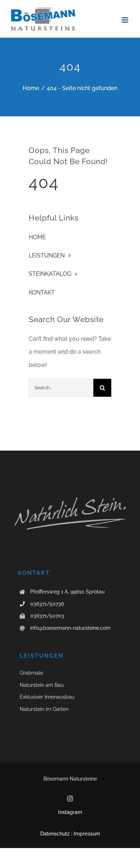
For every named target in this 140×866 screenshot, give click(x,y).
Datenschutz (55, 834)
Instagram (70, 812)
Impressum (87, 834)
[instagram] (70, 798)
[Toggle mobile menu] (125, 20)
